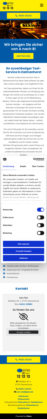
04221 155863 (25, 304)
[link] (23, 316)
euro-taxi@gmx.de (24, 392)
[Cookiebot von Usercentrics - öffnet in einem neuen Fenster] (33, 159)
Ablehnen (23, 258)
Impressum (24, 396)
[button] (23, 16)
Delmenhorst (23, 402)
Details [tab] (23, 166)
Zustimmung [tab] (8, 166)
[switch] (40, 217)
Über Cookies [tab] (38, 166)
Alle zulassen (23, 244)
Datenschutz (23, 399)
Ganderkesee (37, 402)
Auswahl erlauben (23, 251)
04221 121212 (24, 389)
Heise (28, 416)
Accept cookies (24, 332)
